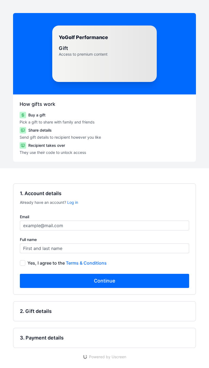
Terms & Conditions (86, 263)
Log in (72, 202)
